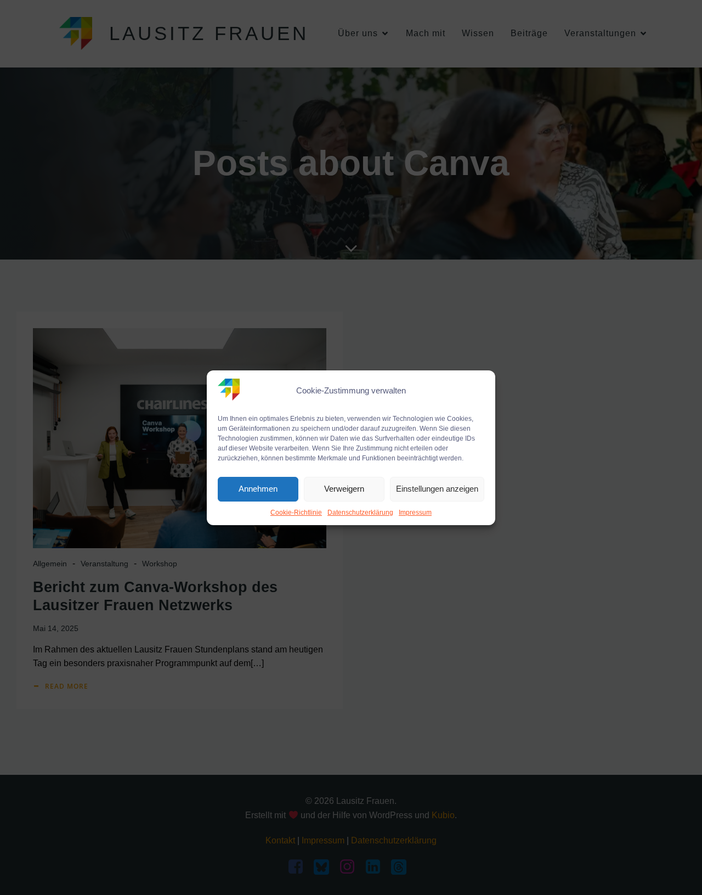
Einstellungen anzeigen (437, 488)
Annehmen (258, 488)
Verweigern (344, 488)
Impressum (415, 512)
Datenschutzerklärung (360, 512)
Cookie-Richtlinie (296, 512)
